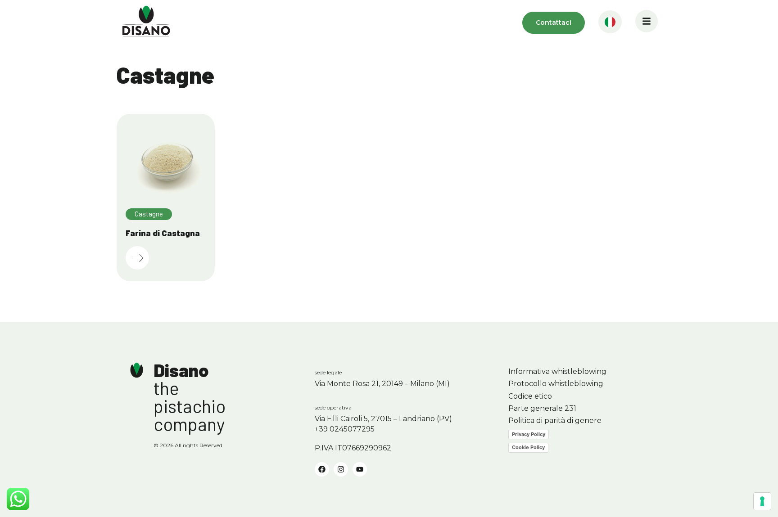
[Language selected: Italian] (610, 22)
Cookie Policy (528, 447)
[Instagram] (341, 469)
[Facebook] (322, 469)
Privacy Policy (528, 434)
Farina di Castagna (163, 233)
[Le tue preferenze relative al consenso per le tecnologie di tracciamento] (762, 501)
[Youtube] (360, 469)
